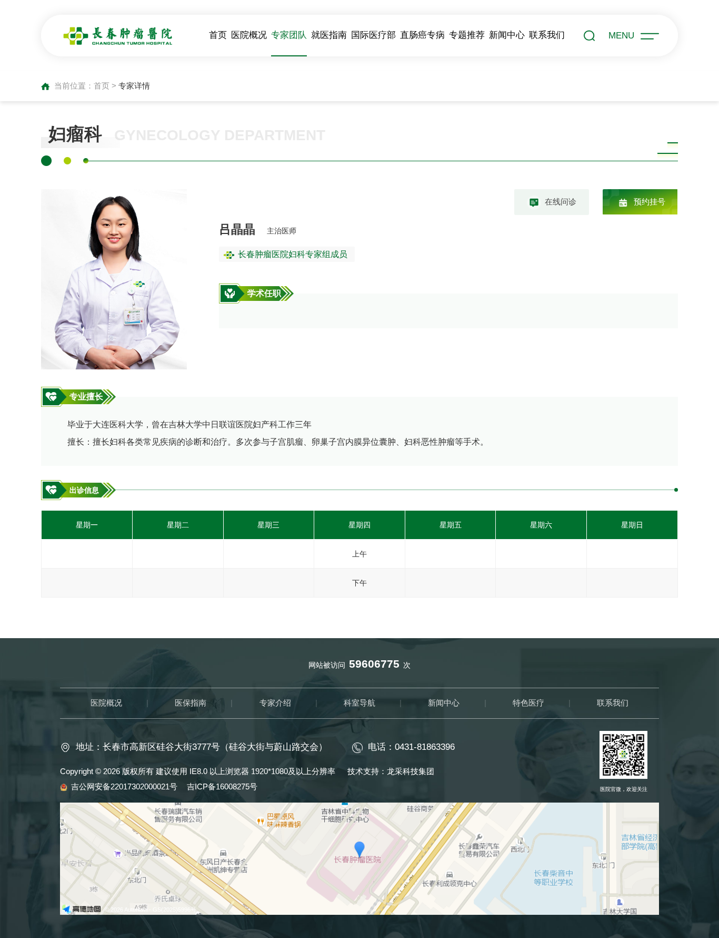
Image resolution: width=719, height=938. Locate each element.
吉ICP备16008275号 (222, 786)
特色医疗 (528, 702)
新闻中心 (507, 35)
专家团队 (289, 35)
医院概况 (249, 35)
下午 (359, 583)
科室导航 (359, 702)
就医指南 (329, 35)
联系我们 (547, 35)
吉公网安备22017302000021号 (125, 786)
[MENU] (650, 37)
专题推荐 (467, 35)
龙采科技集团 (410, 771)
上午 (359, 554)
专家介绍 (275, 702)
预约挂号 (649, 201)
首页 (218, 35)
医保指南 (190, 702)
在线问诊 (560, 201)
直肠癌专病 (422, 35)
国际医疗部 (373, 35)
